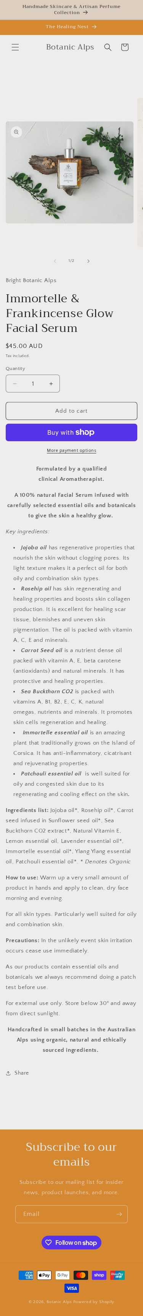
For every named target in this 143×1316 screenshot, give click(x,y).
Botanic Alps (59, 1302)
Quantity (15, 368)
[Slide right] (88, 261)
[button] (15, 47)
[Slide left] (55, 261)
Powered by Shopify (94, 1302)
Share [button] (21, 1073)
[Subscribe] (119, 1214)
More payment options (71, 450)
